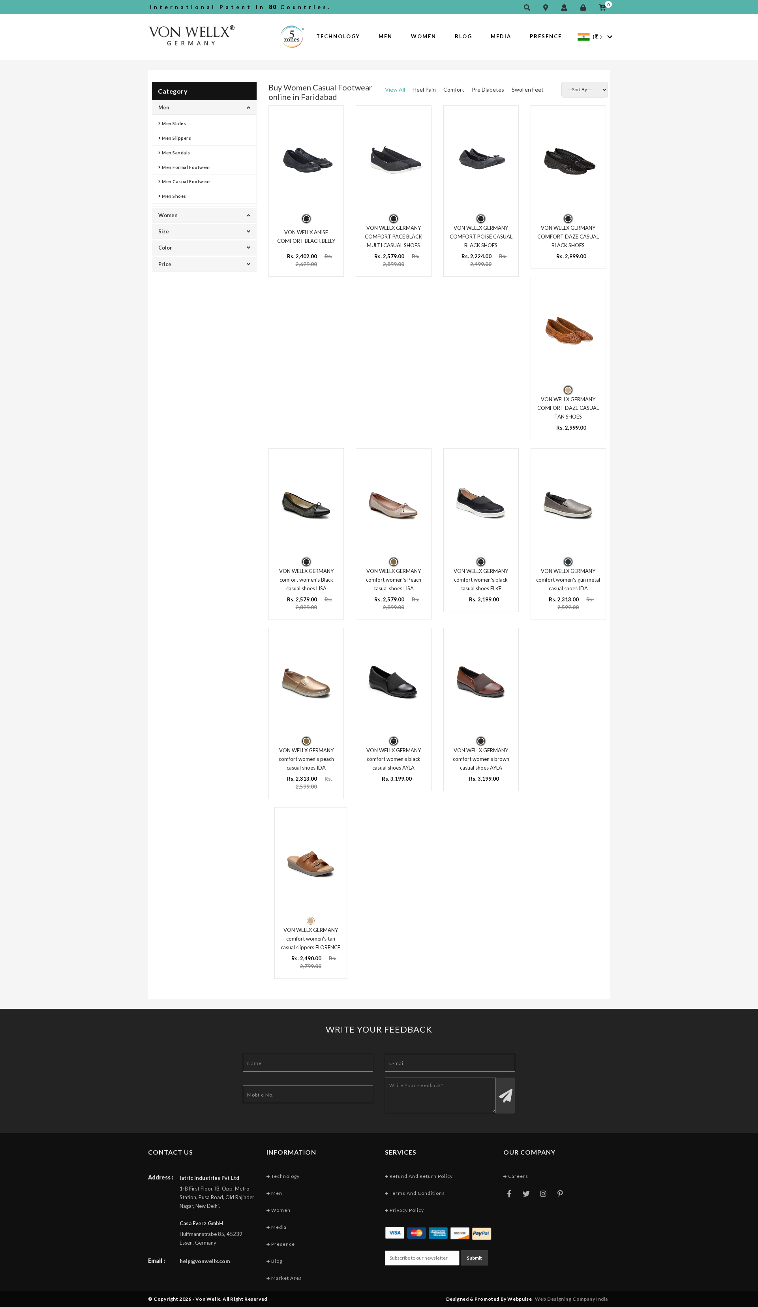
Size (163, 231)
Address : (160, 1177)
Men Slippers (176, 138)
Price (164, 264)
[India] (584, 36)
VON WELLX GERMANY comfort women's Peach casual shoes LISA (393, 580)
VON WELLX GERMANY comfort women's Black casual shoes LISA (306, 580)
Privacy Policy (406, 1210)
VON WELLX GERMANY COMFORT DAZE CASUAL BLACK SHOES (568, 236)
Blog (463, 36)
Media (501, 36)
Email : (156, 1260)
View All (395, 89)
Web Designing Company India (571, 1299)
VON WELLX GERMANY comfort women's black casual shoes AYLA (393, 759)
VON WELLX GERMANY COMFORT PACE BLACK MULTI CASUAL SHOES (393, 236)
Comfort (453, 89)
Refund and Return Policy (420, 1176)
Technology (338, 36)
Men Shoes (173, 196)
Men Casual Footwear (186, 181)
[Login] (585, 7)
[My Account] (566, 7)
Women (423, 36)
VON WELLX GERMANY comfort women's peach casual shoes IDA (306, 759)
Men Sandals (175, 152)
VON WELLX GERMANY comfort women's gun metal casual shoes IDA (568, 580)
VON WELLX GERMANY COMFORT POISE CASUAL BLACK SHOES (481, 236)
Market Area (286, 1278)
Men (385, 36)
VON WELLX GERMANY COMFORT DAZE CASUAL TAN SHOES (568, 408)
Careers (517, 1176)
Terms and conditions (416, 1193)
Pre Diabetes (488, 89)
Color (165, 247)
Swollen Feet (528, 89)
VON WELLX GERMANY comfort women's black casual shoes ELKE (481, 580)
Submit (474, 1258)
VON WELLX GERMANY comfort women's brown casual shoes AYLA (481, 759)
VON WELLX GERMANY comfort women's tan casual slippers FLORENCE (310, 938)
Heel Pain (424, 89)
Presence (546, 36)
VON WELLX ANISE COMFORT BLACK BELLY (306, 236)
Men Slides (173, 123)
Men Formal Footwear (186, 167)
